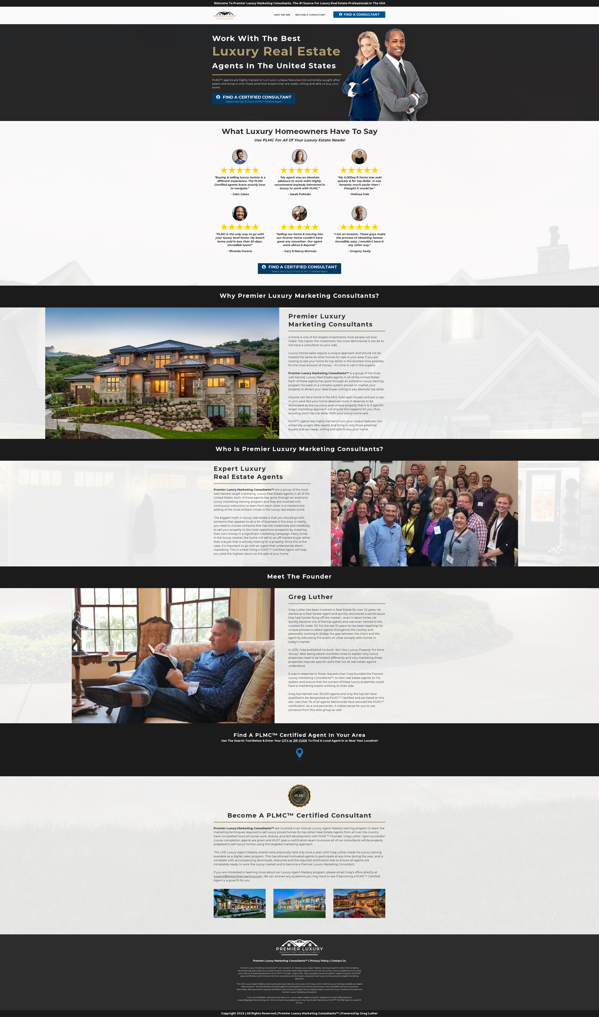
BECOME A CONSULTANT (310, 14)
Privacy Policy (319, 960)
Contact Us (338, 960)
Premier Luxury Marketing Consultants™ (280, 960)
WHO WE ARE (282, 14)
